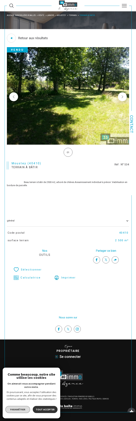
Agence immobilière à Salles (21, 15)
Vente (41, 15)
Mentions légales (62, 399)
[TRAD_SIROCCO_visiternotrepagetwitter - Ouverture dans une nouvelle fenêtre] (68, 329)
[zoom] (68, 144)
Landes (50, 15)
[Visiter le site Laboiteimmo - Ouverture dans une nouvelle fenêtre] (67, 410)
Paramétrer (17, 409)
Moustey (61, 15)
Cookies (106, 399)
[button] (122, 96)
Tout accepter (45, 409)
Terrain (73, 15)
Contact (131, 124)
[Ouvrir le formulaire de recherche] (11, 5)
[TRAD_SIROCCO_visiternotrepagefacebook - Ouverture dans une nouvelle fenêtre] (58, 329)
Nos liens (83, 399)
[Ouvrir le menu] (124, 5)
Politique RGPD (95, 399)
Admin (75, 399)
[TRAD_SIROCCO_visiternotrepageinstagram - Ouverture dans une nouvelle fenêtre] (77, 329)
